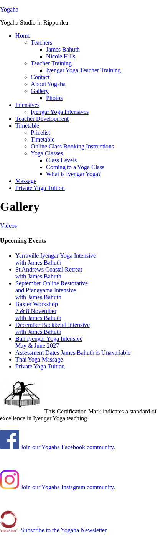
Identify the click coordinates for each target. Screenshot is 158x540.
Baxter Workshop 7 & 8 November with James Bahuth (38, 311)
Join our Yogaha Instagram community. (68, 487)
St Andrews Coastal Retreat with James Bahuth (48, 273)
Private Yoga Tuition (40, 366)
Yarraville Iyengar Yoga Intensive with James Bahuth (55, 259)
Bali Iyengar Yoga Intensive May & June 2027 (48, 342)
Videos (8, 225)
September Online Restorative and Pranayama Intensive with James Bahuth (51, 290)
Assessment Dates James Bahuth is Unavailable (72, 352)
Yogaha (9, 9)
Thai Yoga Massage (39, 359)
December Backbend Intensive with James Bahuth (52, 328)
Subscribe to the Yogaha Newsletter (64, 530)
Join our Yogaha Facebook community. (68, 447)
